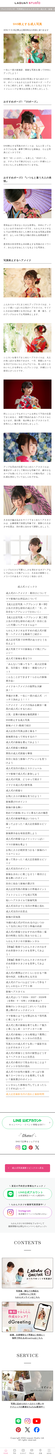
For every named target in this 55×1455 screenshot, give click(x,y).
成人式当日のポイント (18, 868)
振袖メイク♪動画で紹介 (18, 725)
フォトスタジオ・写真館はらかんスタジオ (20, 9)
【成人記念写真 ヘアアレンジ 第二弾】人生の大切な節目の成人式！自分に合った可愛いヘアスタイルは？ (27, 621)
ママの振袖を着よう (17, 844)
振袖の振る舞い (14, 807)
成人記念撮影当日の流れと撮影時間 (25, 1094)
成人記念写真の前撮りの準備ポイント (26, 889)
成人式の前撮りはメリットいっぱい (25, 838)
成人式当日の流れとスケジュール (24, 768)
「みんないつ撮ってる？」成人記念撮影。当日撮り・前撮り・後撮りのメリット (26, 667)
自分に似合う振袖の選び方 (20, 883)
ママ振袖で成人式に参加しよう (22, 773)
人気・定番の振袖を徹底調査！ (22, 714)
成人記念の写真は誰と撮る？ (21, 731)
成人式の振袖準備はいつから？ (22, 818)
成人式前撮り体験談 (17, 747)
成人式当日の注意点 (17, 911)
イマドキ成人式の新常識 (19, 785)
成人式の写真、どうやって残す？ (24, 779)
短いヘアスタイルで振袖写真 (21, 900)
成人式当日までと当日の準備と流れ (25, 905)
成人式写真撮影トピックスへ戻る (28, 1168)
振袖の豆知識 (13, 917)
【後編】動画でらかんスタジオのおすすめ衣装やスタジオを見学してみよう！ (26, 963)
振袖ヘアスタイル (15, 991)
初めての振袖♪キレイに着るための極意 (27, 812)
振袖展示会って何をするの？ (21, 736)
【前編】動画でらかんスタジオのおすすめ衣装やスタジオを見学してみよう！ (26, 950)
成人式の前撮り (14, 790)
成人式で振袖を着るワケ (19, 658)
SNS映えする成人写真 (18, 720)
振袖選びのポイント (17, 801)
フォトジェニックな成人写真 (21, 894)
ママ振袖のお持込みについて (21, 598)
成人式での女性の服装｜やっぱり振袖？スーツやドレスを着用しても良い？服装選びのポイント (25, 1075)
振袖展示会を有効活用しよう (21, 833)
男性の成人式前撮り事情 (19, 753)
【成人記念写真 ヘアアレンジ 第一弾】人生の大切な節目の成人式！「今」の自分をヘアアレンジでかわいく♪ (27, 608)
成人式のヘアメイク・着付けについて (26, 593)
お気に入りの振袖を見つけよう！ (24, 796)
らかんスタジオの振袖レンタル (22, 941)
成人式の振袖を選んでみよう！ (22, 742)
